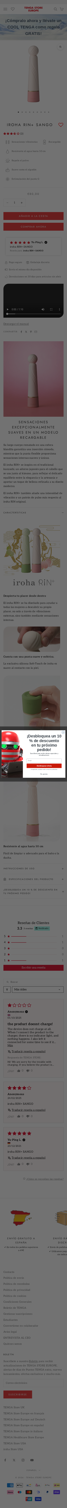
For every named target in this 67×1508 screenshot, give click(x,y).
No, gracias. (44, 774)
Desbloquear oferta (44, 766)
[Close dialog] (63, 732)
